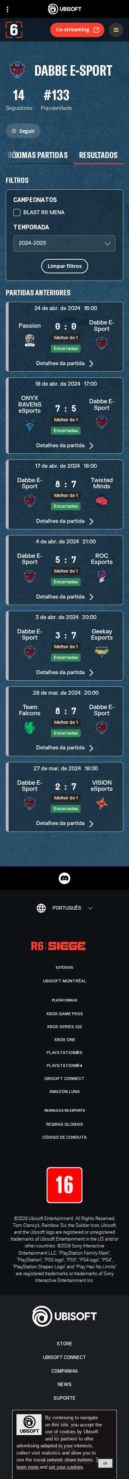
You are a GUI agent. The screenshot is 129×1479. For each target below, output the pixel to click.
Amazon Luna (64, 1091)
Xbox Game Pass (64, 1013)
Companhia (64, 1371)
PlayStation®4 (65, 1065)
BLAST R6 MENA (43, 213)
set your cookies (66, 1467)
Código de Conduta (64, 1137)
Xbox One (64, 1039)
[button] (64, 337)
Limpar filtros (65, 266)
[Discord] (64, 878)
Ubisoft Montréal (64, 980)
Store (64, 1343)
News (65, 1384)
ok (105, 1463)
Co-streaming (72, 29)
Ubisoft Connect (64, 1357)
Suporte (64, 1398)
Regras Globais (64, 1124)
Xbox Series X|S (64, 1026)
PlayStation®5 (64, 1052)
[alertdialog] (64, 1445)
